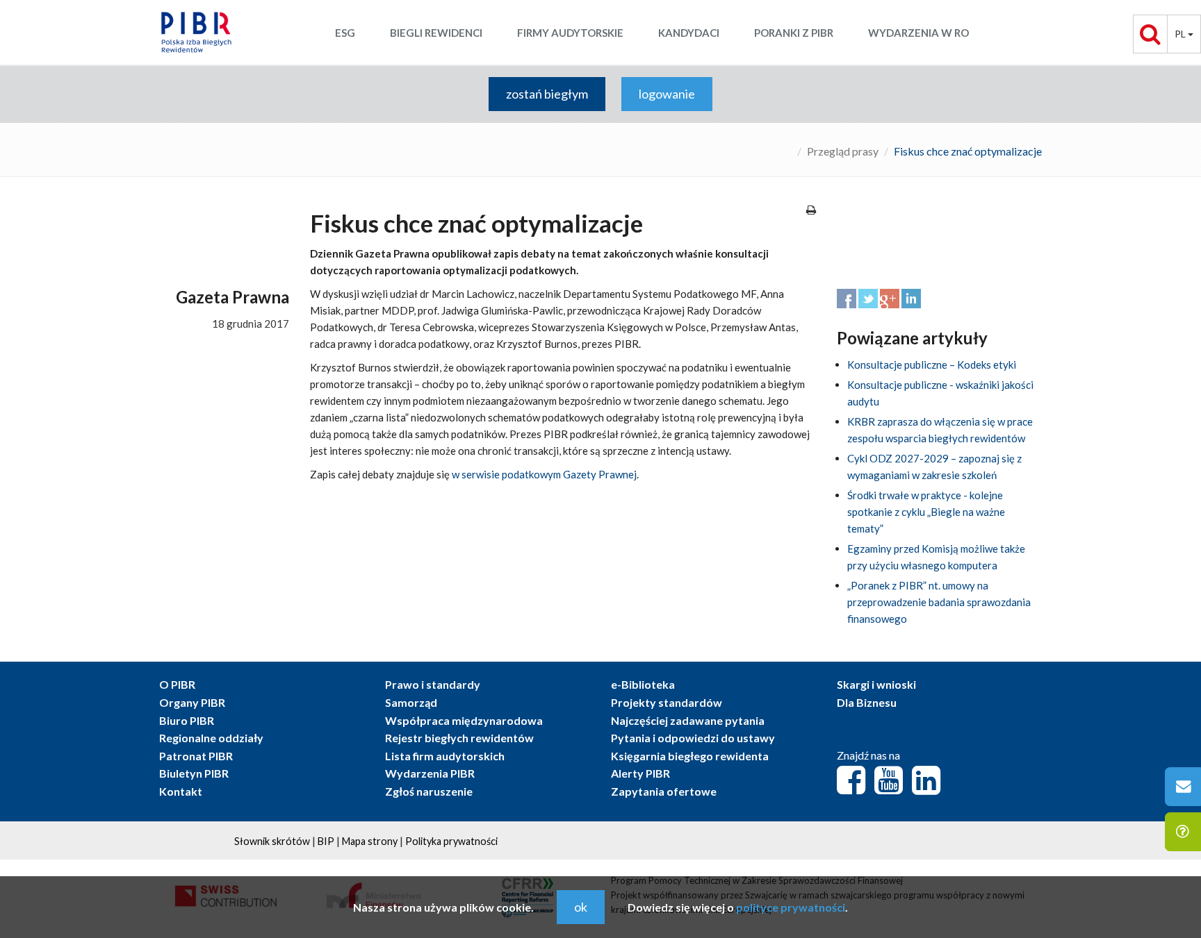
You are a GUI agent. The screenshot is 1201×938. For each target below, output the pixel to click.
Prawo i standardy (432, 684)
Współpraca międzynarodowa (464, 720)
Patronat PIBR (196, 755)
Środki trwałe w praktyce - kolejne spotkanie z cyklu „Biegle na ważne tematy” (926, 512)
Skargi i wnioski (876, 684)
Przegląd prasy (843, 151)
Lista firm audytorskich (445, 755)
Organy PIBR (192, 702)
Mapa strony (370, 841)
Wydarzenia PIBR (430, 773)
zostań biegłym (547, 93)
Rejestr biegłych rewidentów (459, 737)
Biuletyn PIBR (194, 773)
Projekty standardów (666, 702)
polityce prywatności (790, 907)
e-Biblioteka (643, 684)
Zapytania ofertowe (664, 791)
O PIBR (177, 684)
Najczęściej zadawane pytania (688, 720)
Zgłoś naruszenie (429, 791)
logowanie (667, 93)
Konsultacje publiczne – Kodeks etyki (931, 364)
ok (580, 906)
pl (1181, 34)
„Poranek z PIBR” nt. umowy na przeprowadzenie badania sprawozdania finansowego (939, 602)
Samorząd (411, 702)
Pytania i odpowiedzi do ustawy (693, 737)
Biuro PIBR (186, 720)
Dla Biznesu (867, 702)
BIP (326, 841)
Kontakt (180, 791)
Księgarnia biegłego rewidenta (690, 755)
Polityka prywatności (451, 841)
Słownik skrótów (272, 841)
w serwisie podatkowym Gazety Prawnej (544, 474)
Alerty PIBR (640, 773)
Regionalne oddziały (211, 737)
